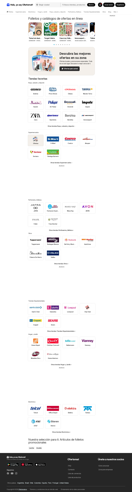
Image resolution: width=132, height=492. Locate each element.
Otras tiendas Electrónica (60, 432)
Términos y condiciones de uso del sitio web (44, 489)
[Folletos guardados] (100, 5)
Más (115, 12)
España (44, 483)
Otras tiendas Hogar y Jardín (61, 364)
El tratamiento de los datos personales (73, 489)
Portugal (55, 483)
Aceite (38, 448)
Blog (109, 12)
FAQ (69, 466)
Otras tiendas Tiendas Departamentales (60, 331)
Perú (49, 483)
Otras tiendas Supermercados (60, 163)
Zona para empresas (105, 470)
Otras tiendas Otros (60, 264)
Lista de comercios (74, 473)
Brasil (27, 483)
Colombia (37, 483)
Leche (31, 448)
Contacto (71, 470)
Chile (31, 483)
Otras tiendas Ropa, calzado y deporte (61, 126)
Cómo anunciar (103, 466)
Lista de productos (74, 477)
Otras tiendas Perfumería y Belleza (61, 230)
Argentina (20, 483)
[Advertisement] (61, 181)
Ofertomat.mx (22, 489)
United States (64, 483)
